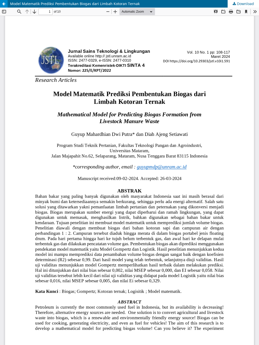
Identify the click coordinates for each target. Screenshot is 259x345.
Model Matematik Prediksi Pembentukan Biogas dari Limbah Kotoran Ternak (75, 3)
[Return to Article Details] (4, 4)
